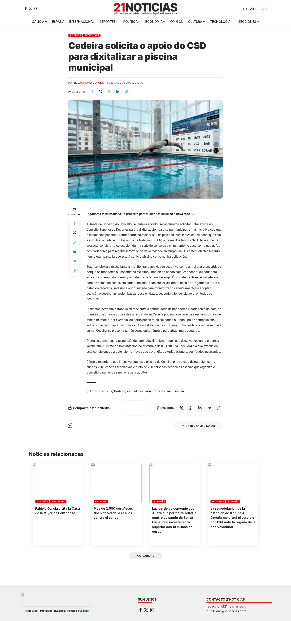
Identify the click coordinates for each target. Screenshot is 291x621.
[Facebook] (26, 8)
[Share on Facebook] (92, 92)
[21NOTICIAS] (145, 9)
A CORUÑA (75, 35)
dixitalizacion (162, 391)
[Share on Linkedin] (118, 92)
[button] (245, 9)
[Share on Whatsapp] (109, 92)
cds (109, 391)
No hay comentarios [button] (200, 426)
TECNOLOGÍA (92, 35)
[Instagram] (35, 8)
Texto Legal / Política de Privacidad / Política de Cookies (57, 610)
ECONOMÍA (218, 501)
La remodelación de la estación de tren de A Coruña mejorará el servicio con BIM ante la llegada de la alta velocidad (232, 517)
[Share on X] (101, 92)
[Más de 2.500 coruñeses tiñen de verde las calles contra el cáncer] (116, 483)
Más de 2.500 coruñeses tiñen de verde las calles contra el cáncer (113, 513)
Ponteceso (58, 501)
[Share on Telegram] (74, 261)
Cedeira (119, 391)
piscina (178, 391)
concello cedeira (139, 391)
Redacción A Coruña (89, 82)
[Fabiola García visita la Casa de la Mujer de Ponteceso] (58, 483)
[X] (30, 8)
